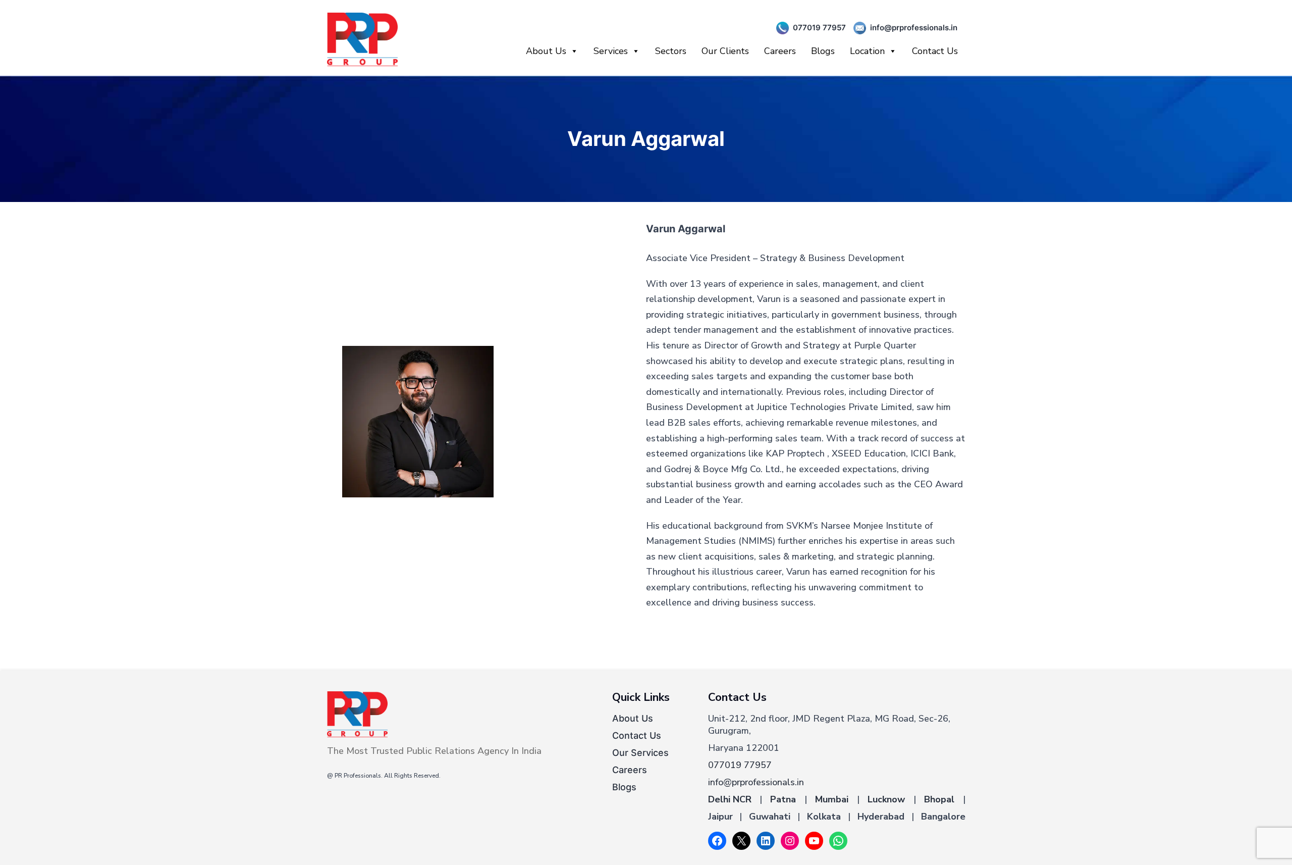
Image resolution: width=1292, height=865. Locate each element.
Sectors (670, 51)
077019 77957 (819, 27)
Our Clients (725, 51)
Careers (780, 51)
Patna (783, 799)
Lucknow (886, 799)
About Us (546, 51)
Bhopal (939, 799)
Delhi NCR (729, 799)
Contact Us (935, 51)
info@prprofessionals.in (913, 27)
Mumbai (831, 799)
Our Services (640, 752)
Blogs (823, 51)
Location (867, 51)
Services (611, 51)
